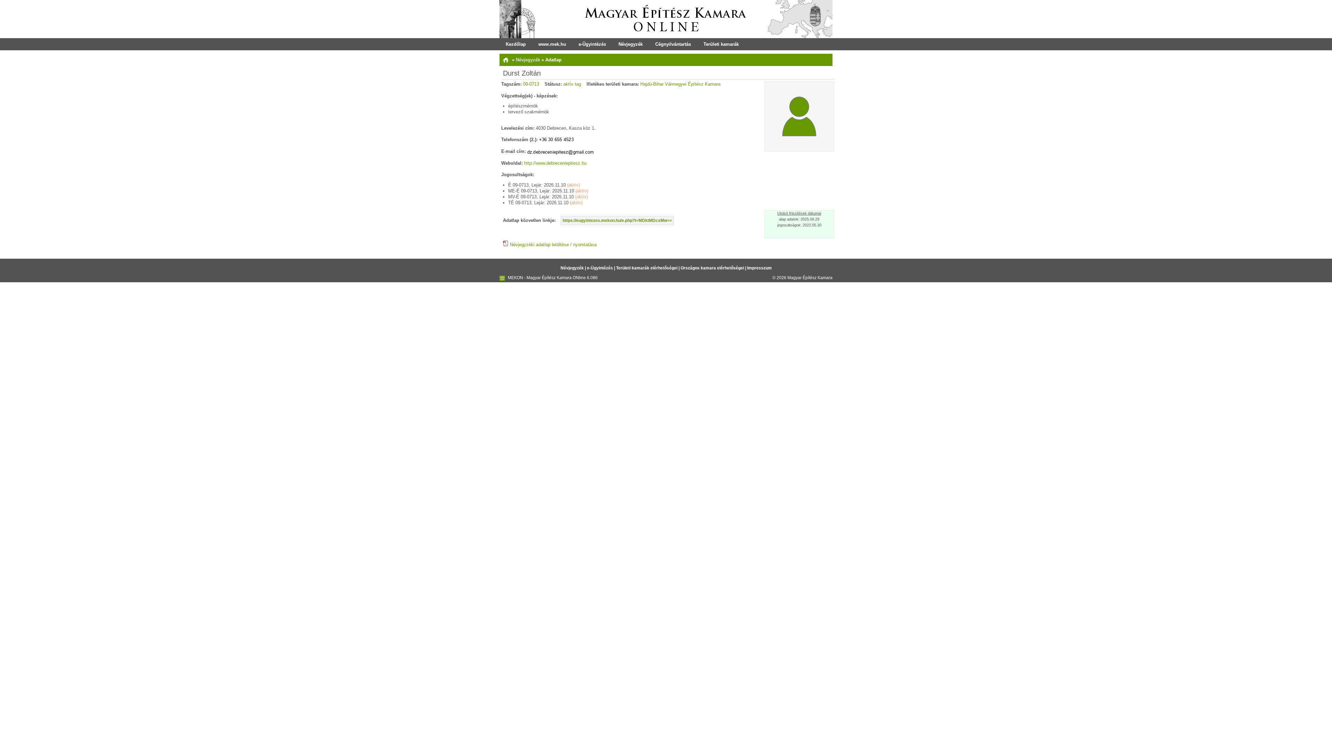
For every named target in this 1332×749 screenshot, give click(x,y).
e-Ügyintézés (592, 44)
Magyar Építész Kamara (809, 277)
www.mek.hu (552, 44)
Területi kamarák (721, 44)
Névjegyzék (630, 44)
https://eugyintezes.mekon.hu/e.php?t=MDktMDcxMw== (617, 220)
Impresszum (759, 268)
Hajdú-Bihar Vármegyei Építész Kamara (680, 84)
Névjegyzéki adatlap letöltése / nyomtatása (553, 244)
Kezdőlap (516, 44)
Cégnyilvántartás (673, 44)
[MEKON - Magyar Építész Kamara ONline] (666, 19)
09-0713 (531, 84)
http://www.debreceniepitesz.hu (555, 163)
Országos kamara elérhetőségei (712, 268)
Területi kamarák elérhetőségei (646, 268)
